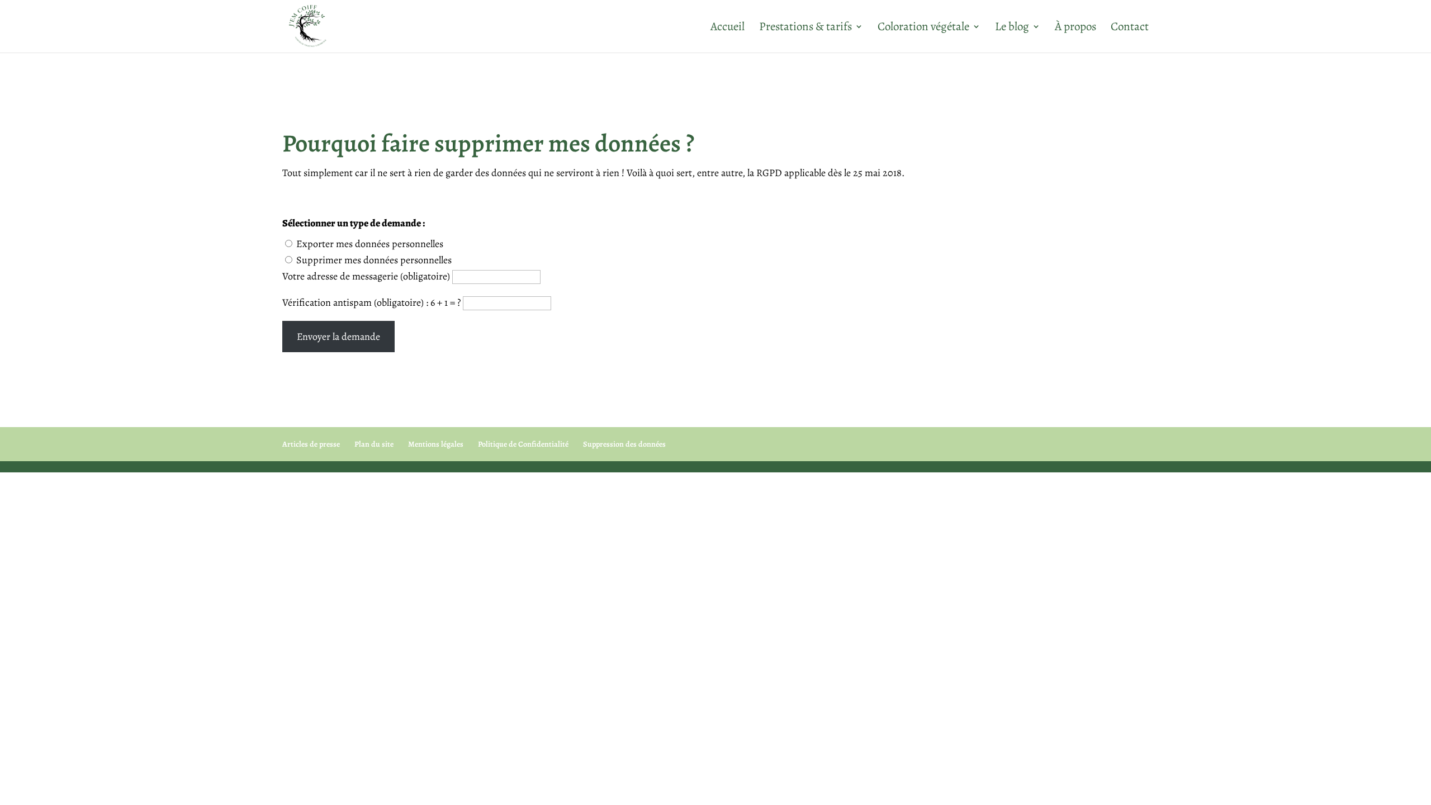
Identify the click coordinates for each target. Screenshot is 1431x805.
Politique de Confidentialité (523, 444)
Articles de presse (311, 444)
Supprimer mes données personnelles (374, 260)
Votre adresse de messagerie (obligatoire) (367, 276)
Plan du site (374, 444)
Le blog (1012, 28)
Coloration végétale (923, 28)
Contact (1130, 28)
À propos (1075, 28)
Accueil (727, 28)
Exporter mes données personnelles (369, 243)
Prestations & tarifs (805, 28)
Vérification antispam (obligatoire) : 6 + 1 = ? (372, 302)
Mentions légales (435, 444)
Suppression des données (624, 444)
